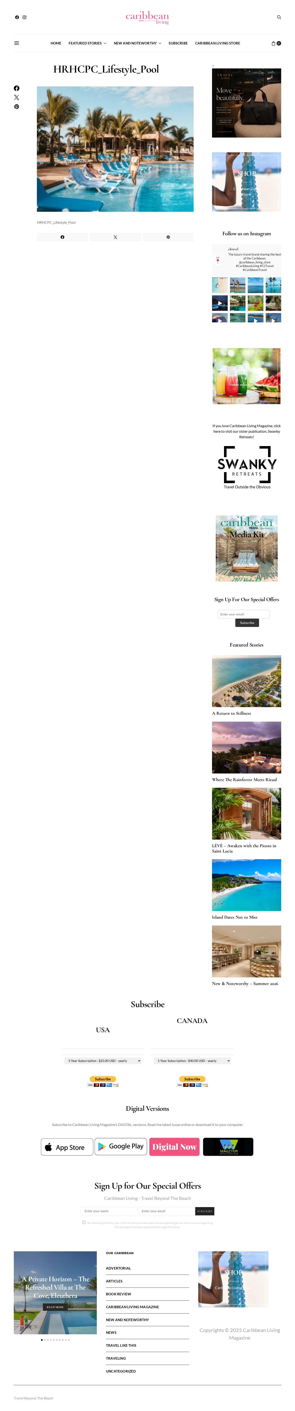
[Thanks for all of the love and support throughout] (238, 303)
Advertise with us (246, 565)
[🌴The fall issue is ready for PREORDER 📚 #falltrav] (273, 303)
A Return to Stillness (231, 713)
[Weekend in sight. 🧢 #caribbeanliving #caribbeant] (220, 321)
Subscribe (178, 43)
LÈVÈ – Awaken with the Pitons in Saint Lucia (244, 848)
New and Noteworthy (135, 43)
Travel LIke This (121, 1345)
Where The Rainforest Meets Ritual (244, 779)
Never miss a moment (247, 384)
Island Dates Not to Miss (234, 917)
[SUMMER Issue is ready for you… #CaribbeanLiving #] (220, 285)
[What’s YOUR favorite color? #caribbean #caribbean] (238, 321)
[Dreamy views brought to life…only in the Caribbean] (220, 303)
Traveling (116, 1358)
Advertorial (118, 1268)
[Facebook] (17, 17)
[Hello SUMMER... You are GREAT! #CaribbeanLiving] (273, 321)
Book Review (118, 1294)
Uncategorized (121, 1371)
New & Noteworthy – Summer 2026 (245, 983)
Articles (114, 1281)
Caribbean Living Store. (233, 1287)
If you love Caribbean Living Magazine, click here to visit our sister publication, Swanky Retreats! (246, 431)
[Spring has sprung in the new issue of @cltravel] (238, 285)
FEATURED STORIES (85, 43)
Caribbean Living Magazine (132, 1307)
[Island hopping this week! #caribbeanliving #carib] (255, 321)
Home (56, 43)
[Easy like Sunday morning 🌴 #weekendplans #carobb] (273, 285)
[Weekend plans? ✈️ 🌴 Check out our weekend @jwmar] (255, 285)
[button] (41, 1339)
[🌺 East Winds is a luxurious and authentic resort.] (255, 303)
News (111, 1332)
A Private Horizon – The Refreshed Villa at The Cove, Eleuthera (55, 1287)
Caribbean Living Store (217, 43)
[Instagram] (24, 17)
